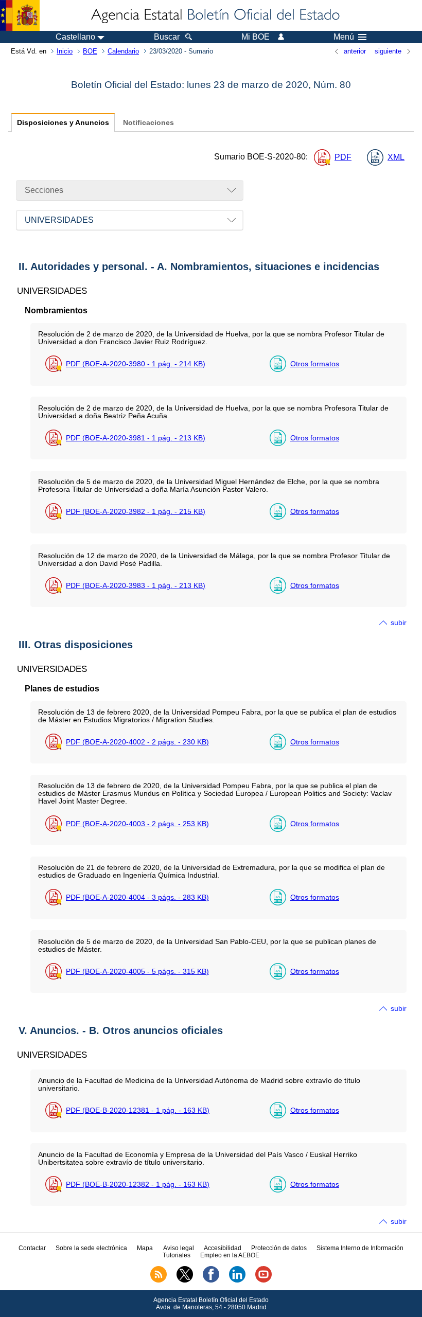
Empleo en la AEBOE (229, 1255)
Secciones (44, 190)
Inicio (65, 51)
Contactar (32, 1248)
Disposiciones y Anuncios (63, 123)
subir (399, 622)
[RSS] (158, 1280)
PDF (343, 157)
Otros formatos (314, 364)
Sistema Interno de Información (359, 1248)
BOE (90, 51)
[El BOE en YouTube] (263, 1280)
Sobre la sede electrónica (91, 1248)
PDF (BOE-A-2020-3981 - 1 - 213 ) (135, 438)
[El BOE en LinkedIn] (237, 1280)
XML (396, 157)
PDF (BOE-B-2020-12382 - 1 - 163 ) (137, 1184)
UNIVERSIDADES (59, 220)
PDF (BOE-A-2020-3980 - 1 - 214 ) (135, 364)
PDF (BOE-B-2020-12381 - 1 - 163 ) (137, 1110)
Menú (343, 37)
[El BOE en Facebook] (211, 1280)
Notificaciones (148, 123)
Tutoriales (176, 1255)
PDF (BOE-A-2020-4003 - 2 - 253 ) (137, 824)
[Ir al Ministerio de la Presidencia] (20, 15)
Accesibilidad (222, 1248)
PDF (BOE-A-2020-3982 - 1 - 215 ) (135, 511)
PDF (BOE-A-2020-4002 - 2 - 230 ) (137, 742)
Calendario (123, 51)
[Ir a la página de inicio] (214, 15)
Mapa (145, 1248)
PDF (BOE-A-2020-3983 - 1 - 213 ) (135, 585)
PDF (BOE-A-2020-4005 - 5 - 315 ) (137, 971)
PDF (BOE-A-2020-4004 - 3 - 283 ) (137, 897)
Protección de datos (279, 1248)
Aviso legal (178, 1248)
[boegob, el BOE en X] (185, 1280)
